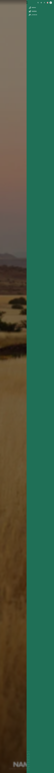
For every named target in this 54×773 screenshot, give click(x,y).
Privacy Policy (44, 22)
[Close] (51, 7)
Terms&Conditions (36, 22)
